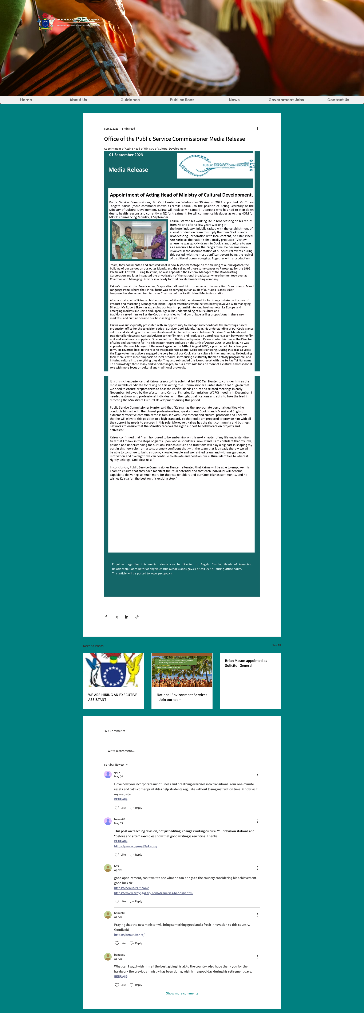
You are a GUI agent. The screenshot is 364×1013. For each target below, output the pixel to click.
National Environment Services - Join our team (182, 697)
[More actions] (257, 128)
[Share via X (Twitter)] (116, 617)
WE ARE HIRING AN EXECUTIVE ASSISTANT (112, 697)
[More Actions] (257, 774)
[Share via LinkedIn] (127, 617)
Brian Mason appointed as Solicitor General (246, 663)
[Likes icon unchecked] (117, 807)
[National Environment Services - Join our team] (182, 670)
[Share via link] (137, 617)
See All (276, 645)
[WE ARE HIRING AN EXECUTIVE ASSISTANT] (113, 670)
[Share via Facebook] (106, 617)
